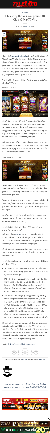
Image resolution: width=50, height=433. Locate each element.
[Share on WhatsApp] (14, 353)
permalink (41, 359)
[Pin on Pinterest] (32, 353)
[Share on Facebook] (18, 353)
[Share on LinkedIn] (36, 353)
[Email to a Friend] (27, 353)
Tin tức (25, 13)
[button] (4, 4)
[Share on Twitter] (23, 353)
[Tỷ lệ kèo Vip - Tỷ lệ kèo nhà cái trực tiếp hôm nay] (25, 4)
